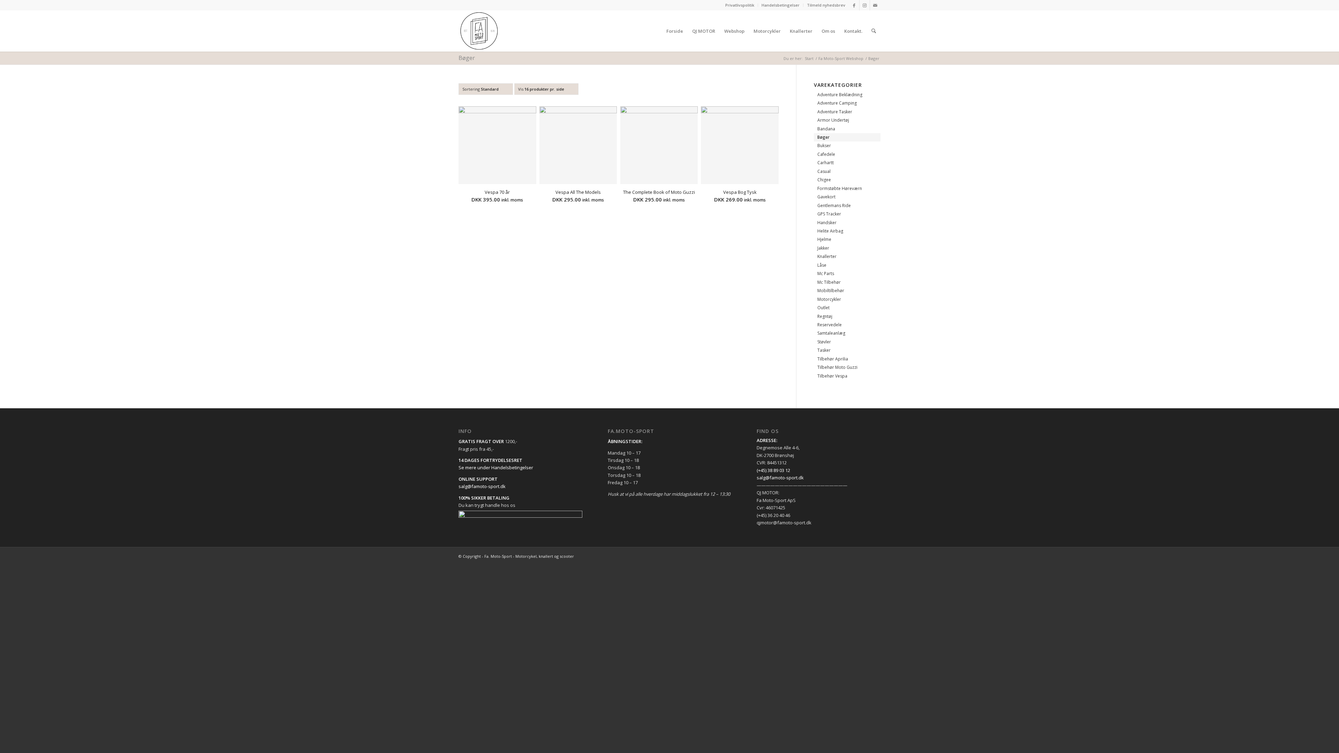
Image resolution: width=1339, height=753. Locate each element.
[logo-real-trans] (479, 31)
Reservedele (829, 325)
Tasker (824, 350)
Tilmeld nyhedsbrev (826, 5)
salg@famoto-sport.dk (482, 486)
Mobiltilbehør (830, 291)
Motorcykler (829, 299)
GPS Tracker (829, 214)
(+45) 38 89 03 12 (773, 470)
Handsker (827, 223)
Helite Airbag (830, 231)
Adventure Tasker (834, 112)
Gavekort (826, 197)
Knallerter (827, 256)
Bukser (824, 146)
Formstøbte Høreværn (839, 188)
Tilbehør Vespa (832, 376)
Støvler (824, 342)
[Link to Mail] (875, 5)
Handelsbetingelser (781, 5)
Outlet (823, 308)
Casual (824, 171)
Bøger (823, 137)
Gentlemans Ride (834, 205)
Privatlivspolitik (739, 5)
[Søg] (873, 31)
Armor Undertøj (833, 120)
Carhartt (825, 163)
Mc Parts (825, 273)
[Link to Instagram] (865, 5)
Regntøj (824, 316)
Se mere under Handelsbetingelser (496, 467)
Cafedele (826, 154)
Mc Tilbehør (829, 282)
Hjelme (824, 239)
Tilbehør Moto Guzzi (837, 367)
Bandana (826, 129)
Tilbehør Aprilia (832, 359)
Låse (821, 265)
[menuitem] (740, 5)
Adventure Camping (837, 103)
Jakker (823, 248)
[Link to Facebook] (854, 5)
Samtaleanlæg (831, 333)
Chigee (824, 180)
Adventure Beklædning (839, 95)
